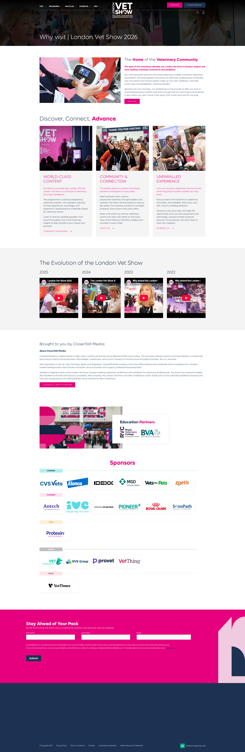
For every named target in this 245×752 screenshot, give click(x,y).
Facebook (166, 714)
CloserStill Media (60, 718)
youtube (185, 714)
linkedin (179, 714)
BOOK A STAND (142, 699)
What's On (69, 6)
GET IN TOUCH (173, 705)
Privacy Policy (61, 746)
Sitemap (92, 746)
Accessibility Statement (107, 746)
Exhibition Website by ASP (195, 746)
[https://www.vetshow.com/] (54, 713)
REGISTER (174, 5)
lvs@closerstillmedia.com (175, 699)
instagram (192, 714)
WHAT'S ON (105, 228)
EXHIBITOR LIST (163, 228)
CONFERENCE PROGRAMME (55, 231)
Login (203, 13)
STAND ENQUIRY (194, 5)
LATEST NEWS (141, 702)
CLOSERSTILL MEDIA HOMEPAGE (57, 385)
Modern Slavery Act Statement (131, 746)
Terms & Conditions (77, 746)
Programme (54, 6)
